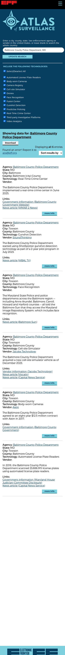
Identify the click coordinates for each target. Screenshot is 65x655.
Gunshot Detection (15, 105)
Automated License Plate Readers (23, 77)
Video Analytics (14, 121)
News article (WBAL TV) (17, 260)
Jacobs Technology (24, 351)
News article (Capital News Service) (24, 377)
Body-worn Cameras (16, 81)
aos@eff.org (10, 152)
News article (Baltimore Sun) (20, 321)
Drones (10, 93)
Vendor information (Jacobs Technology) (27, 371)
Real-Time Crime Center (18, 113)
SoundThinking (22, 237)
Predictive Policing (15, 109)
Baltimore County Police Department (36, 166)
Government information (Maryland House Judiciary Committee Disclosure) (29, 481)
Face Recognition (15, 97)
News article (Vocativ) (15, 374)
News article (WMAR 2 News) (20, 207)
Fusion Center (13, 101)
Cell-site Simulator (15, 89)
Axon (16, 407)
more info (49, 213)
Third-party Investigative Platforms (23, 117)
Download (10, 143)
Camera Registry (14, 85)
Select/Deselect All (16, 71)
